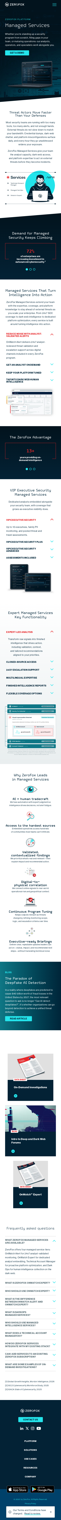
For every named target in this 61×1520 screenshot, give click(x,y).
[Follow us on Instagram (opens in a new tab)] (32, 1428)
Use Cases (30, 1459)
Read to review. (32, 1513)
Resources (30, 1468)
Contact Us (30, 1419)
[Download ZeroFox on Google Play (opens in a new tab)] (42, 1489)
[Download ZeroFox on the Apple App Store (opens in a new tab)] (17, 1489)
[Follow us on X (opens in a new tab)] (27, 1428)
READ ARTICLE (18, 1018)
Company (30, 1477)
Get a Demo (17, 52)
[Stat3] (34, 269)
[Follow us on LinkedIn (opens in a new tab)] (21, 1428)
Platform (30, 1441)
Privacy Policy (30, 1504)
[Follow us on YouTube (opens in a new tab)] (39, 1428)
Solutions (30, 1450)
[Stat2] (30, 269)
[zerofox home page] (15, 4)
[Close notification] (50, 1512)
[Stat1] (27, 269)
